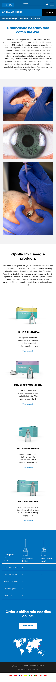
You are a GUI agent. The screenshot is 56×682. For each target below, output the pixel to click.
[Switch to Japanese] (40, 675)
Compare (35, 19)
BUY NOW (28, 626)
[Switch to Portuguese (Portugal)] (35, 675)
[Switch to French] (20, 675)
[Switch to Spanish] (25, 675)
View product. (28, 351)
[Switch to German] (15, 675)
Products (24, 19)
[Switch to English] (10, 675)
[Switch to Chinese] (45, 675)
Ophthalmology (9, 19)
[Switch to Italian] (30, 675)
